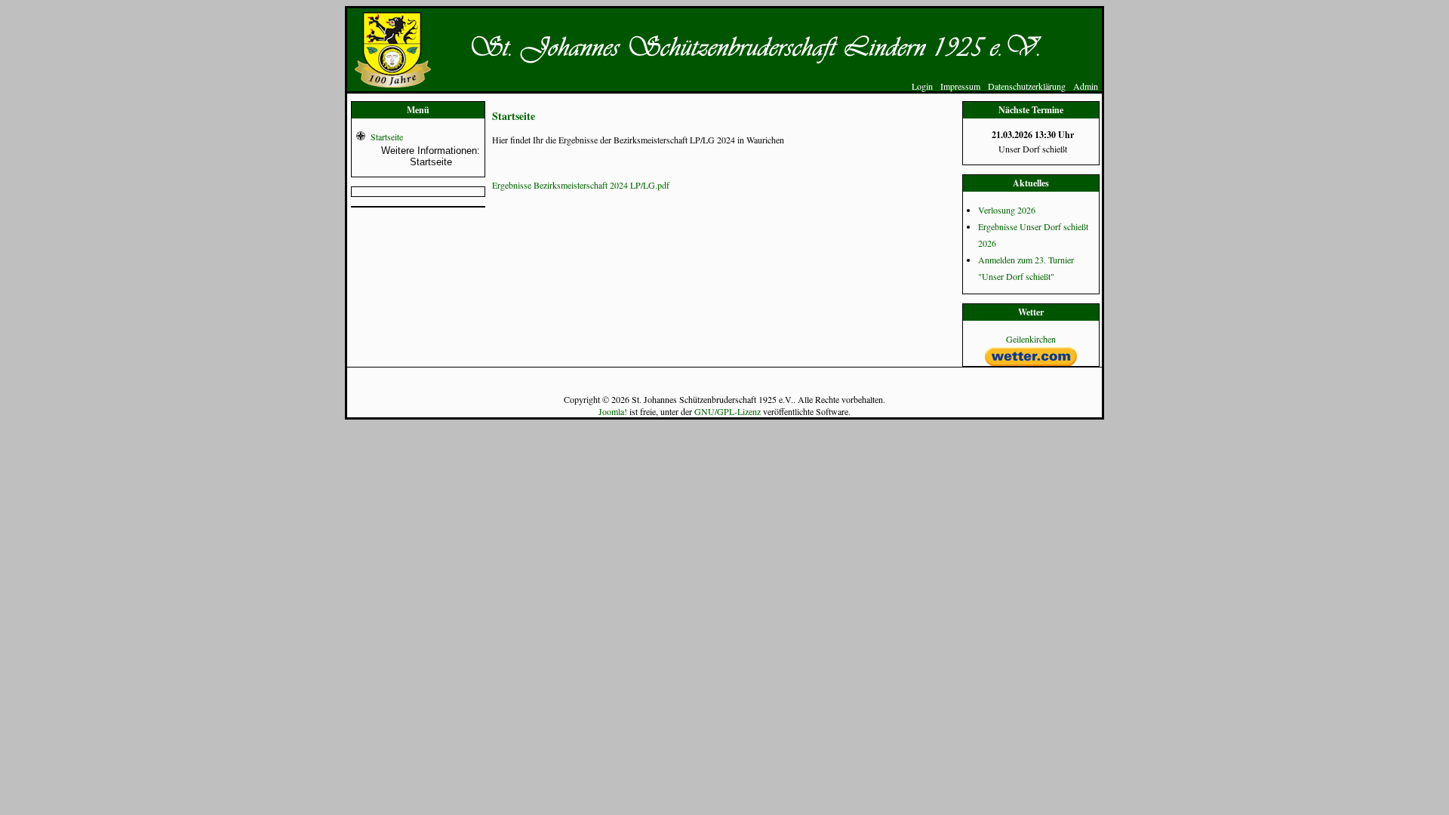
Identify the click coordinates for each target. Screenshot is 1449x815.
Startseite (387, 137)
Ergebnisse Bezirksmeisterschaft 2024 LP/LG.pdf (580, 185)
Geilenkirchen (1031, 339)
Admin (1085, 86)
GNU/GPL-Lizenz (727, 411)
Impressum (960, 86)
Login (922, 86)
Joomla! (612, 411)
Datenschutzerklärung (1027, 86)
